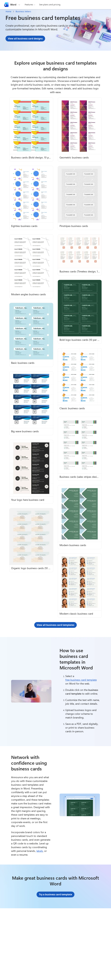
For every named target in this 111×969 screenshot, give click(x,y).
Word (13, 4)
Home (8, 11)
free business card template (81, 679)
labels (39, 851)
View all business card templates (55, 625)
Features (29, 4)
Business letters (23, 11)
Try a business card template (55, 894)
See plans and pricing (49, 4)
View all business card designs (25, 38)
